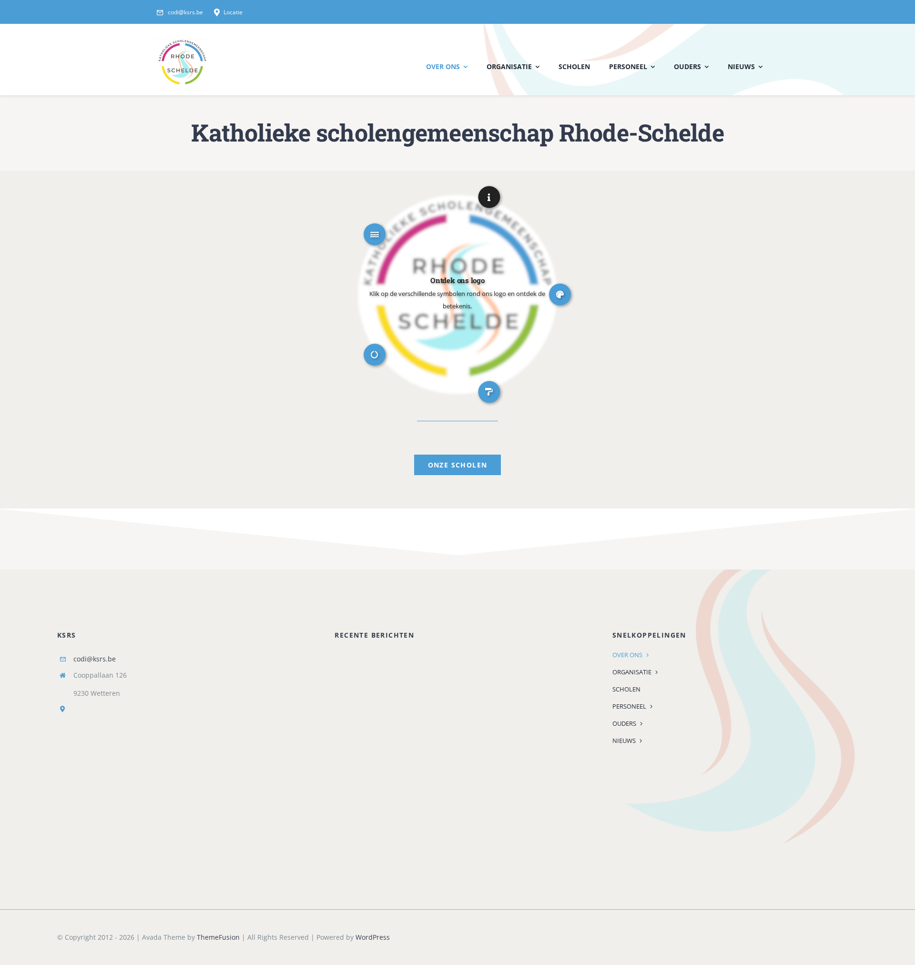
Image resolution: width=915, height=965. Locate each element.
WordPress (373, 937)
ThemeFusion (218, 937)
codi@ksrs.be (94, 658)
